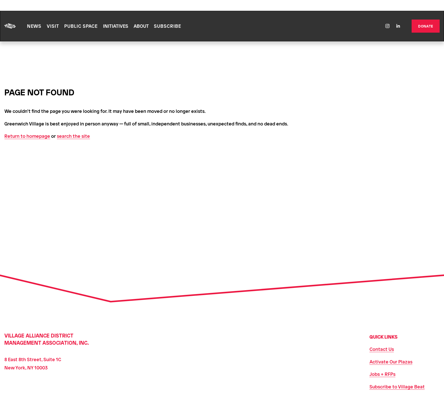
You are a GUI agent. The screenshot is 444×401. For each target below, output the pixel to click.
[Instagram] (387, 26)
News (34, 26)
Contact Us (381, 349)
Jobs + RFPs (382, 374)
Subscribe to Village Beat (397, 386)
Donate (425, 26)
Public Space (81, 26)
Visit (53, 26)
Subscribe (167, 26)
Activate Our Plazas (390, 361)
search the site (73, 136)
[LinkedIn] (398, 26)
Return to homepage (27, 136)
